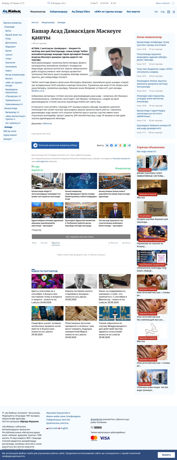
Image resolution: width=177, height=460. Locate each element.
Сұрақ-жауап (10, 135)
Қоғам (8, 50)
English (64, 428)
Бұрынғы (56, 242)
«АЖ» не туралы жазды (108, 11)
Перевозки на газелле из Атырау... (150, 243)
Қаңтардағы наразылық (11, 91)
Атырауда (9, 26)
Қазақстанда (10, 108)
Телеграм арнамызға (121, 158)
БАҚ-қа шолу (9, 131)
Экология (10, 62)
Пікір (8, 38)
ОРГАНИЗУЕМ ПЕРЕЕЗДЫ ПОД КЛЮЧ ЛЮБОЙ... (151, 268)
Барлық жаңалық (12, 22)
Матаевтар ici (12, 112)
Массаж (146, 196)
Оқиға (8, 70)
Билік (8, 30)
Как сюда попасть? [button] (146, 151)
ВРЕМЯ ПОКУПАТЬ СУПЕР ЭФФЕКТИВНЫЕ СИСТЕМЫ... (151, 173)
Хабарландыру (58, 11)
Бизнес (9, 78)
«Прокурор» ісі (13, 96)
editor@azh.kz (42, 161)
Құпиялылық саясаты (57, 423)
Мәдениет (10, 46)
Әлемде (8, 127)
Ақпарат (7, 139)
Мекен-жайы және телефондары (63, 416)
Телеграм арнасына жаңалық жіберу (58, 145)
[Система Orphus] (96, 427)
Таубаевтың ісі (13, 100)
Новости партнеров (45, 271)
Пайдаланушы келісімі (58, 419)
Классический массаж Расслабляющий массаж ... (151, 316)
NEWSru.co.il (38, 91)
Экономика (11, 66)
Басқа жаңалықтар (15, 74)
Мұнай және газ (13, 34)
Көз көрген (133, 11)
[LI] (97, 413)
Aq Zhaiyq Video (81, 11)
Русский (53, 428)
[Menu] (174, 11)
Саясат (8, 54)
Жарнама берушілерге (58, 413)
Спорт (8, 58)
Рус (156, 11)
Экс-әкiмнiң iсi (12, 123)
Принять (166, 454)
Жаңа (34, 242)
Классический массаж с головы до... (153, 292)
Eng (162, 11)
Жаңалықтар (37, 11)
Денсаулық (11, 42)
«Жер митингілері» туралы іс (15, 117)
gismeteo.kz (96, 419)
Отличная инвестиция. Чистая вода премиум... (152, 387)
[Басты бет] (11, 11)
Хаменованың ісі (14, 104)
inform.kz (47, 123)
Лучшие (44, 242)
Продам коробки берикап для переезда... (152, 219)
